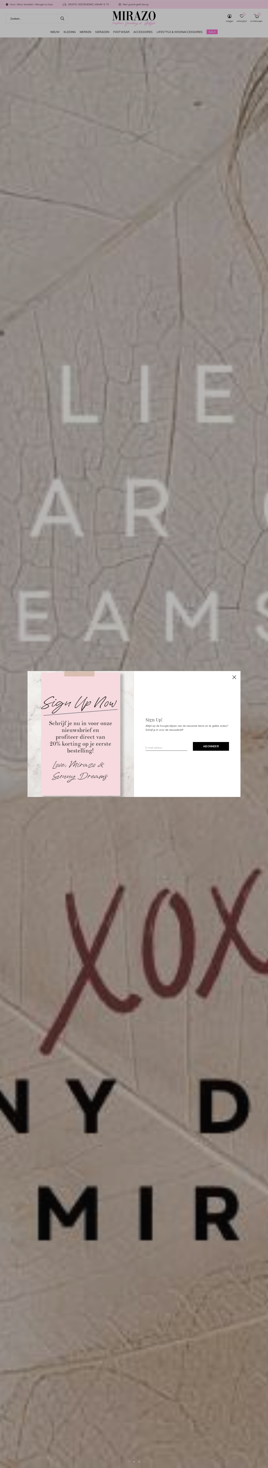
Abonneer (211, 746)
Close (234, 677)
